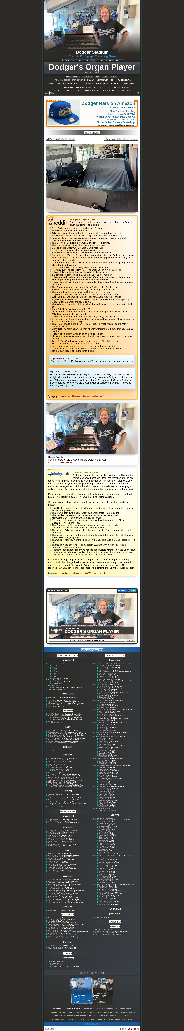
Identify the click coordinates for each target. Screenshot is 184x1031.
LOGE (86, 60)
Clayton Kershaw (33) (106, 724)
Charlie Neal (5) (104, 803)
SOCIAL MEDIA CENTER (123, 80)
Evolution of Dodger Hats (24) (57, 783)
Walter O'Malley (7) (105, 692)
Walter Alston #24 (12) (106, 675)
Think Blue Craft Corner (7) (56, 879)
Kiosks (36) (55, 963)
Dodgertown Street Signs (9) (57, 730)
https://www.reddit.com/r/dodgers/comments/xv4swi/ (82, 396)
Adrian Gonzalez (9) (105, 774)
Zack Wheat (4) (104, 698)
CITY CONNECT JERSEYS (92, 83)
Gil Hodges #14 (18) (105, 670)
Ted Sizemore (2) (104, 752)
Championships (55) (54, 664)
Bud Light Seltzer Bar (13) (56, 881)
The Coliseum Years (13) (55, 779)
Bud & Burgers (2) (53, 930)
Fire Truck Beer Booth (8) (56, 869)
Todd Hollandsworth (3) (106, 740)
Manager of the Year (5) (102, 808)
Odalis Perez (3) (104, 840)
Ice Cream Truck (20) (54, 872)
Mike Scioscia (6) (104, 877)
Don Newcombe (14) (105, 727)
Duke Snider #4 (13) (105, 669)
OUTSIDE (119, 60)
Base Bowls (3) (53, 843)
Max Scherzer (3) (104, 847)
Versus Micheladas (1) (55, 922)
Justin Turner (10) (104, 882)
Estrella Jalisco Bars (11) (56, 855)
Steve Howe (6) (104, 743)
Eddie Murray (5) (104, 784)
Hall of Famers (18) (101, 684)
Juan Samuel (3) (104, 876)
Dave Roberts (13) (105, 810)
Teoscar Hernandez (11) (106, 778)
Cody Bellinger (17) (105, 711)
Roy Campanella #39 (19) (107, 679)
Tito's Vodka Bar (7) (54, 889)
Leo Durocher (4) (104, 686)
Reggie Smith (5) (104, 900)
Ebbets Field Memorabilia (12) (57, 776)
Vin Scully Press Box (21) (56, 767)
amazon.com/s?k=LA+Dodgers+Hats (119, 107)
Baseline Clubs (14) (54, 846)
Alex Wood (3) (103, 851)
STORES (105, 76)
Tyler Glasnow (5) (104, 829)
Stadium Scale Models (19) (56, 764)
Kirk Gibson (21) (104, 717)
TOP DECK (109, 60)
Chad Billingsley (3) (105, 825)
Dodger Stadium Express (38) (57, 800)
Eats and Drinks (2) (54, 861)
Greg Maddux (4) (104, 799)
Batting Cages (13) (54, 697)
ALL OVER (65, 60)
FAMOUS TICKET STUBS (123, 91)
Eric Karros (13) (104, 744)
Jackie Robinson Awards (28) (104, 736)
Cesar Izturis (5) (104, 794)
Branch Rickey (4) (104, 694)
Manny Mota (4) (104, 894)
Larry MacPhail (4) (105, 691)
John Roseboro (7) (105, 806)
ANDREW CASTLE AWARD (105, 91)
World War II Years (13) (55, 774)
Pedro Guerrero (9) (105, 777)
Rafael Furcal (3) (104, 861)
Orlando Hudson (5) (105, 793)
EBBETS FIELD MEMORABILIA (65, 87)
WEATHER (114, 76)
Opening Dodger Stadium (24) (57, 780)
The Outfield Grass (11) (55, 722)
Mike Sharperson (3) (105, 879)
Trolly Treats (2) (53, 918)
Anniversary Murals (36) (59, 683)
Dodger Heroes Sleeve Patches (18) (59, 705)
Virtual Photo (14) (53, 736)
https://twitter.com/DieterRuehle (64, 358)
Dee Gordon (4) (104, 864)
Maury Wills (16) (104, 720)
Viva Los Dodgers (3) (54, 739)
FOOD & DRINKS (87, 76)
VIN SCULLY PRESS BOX (57, 83)
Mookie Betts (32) (104, 770)
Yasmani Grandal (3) (105, 865)
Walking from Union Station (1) (61, 803)
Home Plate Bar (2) (54, 832)
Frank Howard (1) (104, 741)
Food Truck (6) (52, 870)
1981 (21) (54, 672)
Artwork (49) (55, 682)
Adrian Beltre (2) (104, 769)
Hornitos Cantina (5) (54, 867)
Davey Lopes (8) (104, 797)
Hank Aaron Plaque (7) (55, 741)
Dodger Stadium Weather (103, 917)
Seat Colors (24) (57, 687)
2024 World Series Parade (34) (104, 933)
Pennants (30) (52, 700)
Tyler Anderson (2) (105, 822)
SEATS (97, 76)
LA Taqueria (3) (53, 862)
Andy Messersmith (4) (106, 800)
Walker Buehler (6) (105, 823)
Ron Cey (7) (103, 858)
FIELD (80, 60)
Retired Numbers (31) (102, 664)
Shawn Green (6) (104, 887)
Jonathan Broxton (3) (105, 826)
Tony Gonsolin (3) (104, 831)
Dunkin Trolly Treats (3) (55, 844)
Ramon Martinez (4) (105, 835)
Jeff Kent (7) (103, 775)
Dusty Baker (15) (104, 767)
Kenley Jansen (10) (105, 734)
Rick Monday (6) (104, 892)
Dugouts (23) (52, 706)
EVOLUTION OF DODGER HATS (84, 91)
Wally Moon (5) (104, 802)
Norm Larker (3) (104, 867)
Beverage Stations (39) (55, 821)
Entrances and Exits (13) (55, 807)
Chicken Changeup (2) (55, 925)
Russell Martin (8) (104, 783)
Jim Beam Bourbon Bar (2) (56, 864)
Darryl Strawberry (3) (105, 901)
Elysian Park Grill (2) (54, 945)
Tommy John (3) (104, 834)
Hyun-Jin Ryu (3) (104, 844)
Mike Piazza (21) (104, 750)
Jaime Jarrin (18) (104, 705)
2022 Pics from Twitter (102, 934)
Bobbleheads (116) (54, 715)
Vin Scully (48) (103, 707)
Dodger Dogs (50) (53, 820)
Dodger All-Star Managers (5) (104, 818)
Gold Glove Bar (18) (54, 853)
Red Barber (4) (103, 702)
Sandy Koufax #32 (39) (106, 676)
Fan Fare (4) (52, 885)
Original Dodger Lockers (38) (57, 782)
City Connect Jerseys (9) (56, 758)
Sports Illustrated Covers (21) (57, 703)
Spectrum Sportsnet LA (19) (56, 735)
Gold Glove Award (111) (102, 786)
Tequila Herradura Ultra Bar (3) (57, 924)
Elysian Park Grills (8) (55, 841)
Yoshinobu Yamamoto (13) (107, 854)
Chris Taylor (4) (104, 903)
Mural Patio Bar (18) (54, 896)
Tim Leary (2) (103, 781)
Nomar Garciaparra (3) (106, 862)
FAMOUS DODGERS (73, 76)
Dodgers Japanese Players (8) (57, 732)
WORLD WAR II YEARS (127, 83)
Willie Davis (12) (104, 788)
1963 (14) (54, 669)
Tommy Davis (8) (104, 760)
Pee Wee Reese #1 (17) (106, 665)
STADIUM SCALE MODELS (104, 80)
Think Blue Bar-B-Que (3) (56, 932)
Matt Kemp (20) (104, 780)
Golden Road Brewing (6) (56, 859)
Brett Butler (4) (103, 886)
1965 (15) (54, 670)
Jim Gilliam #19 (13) (105, 672)
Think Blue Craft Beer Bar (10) (57, 899)
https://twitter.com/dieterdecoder (63, 372)
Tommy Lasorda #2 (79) (106, 667)
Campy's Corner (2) (54, 835)
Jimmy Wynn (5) (104, 904)
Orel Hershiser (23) (105, 730)
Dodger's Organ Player (92, 973)
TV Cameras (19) (53, 750)
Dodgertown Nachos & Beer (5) (57, 884)
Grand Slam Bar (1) (54, 928)
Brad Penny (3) (104, 838)
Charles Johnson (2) (105, 796)
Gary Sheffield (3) (104, 898)
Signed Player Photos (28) (56, 702)
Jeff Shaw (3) (103, 849)
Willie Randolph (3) (105, 873)
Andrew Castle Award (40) (56, 785)
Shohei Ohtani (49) (105, 719)
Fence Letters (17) (57, 798)
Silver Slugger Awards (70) (103, 765)
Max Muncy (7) (104, 870)
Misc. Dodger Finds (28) (102, 930)
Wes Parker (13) (104, 805)
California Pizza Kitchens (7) (57, 823)
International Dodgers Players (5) (58, 742)
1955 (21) (54, 665)
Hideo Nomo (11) (104, 749)
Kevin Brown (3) (104, 828)
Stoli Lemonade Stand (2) (56, 938)
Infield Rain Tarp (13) (54, 714)
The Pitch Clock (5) (58, 771)
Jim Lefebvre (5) (104, 746)
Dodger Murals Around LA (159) (105, 931)
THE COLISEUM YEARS (101, 87)
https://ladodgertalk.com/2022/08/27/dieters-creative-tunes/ (84, 573)
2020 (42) (54, 675)
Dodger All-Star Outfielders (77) (105, 884)
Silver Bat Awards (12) (102, 758)
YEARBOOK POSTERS (74, 83)
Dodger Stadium (92, 1024)
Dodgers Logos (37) (54, 680)
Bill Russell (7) (103, 874)
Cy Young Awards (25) (102, 722)
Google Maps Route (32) (59, 802)
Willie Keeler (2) (104, 689)
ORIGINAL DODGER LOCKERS (62, 91)
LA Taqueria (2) (53, 927)
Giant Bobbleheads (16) (59, 717)
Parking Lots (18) (53, 796)
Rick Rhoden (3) (104, 843)
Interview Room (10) (54, 699)
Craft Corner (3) (53, 882)
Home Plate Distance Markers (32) (58, 689)
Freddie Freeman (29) (106, 859)
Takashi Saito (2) (104, 846)
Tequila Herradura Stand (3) (56, 890)
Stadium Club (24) (53, 910)
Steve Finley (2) (104, 790)
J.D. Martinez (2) (104, 890)
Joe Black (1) (103, 738)
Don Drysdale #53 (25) (106, 682)
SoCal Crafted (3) (53, 836)
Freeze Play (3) (53, 887)
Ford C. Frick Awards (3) (103, 700)
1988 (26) (54, 673)
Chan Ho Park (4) (104, 837)
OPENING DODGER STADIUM (119, 87)
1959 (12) (54, 667)
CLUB (92, 60)
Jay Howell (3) (103, 832)
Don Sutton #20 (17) (105, 673)
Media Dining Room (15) (59, 769)
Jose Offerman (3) (105, 871)
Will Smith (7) (103, 880)
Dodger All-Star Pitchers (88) (104, 820)
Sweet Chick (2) (53, 838)
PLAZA (73, 60)
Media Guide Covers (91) (56, 760)
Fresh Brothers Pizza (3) (55, 893)
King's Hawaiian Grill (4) (55, 898)
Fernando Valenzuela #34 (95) (108, 678)
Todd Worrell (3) (104, 852)
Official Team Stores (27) (55, 961)
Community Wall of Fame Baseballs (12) (60, 733)
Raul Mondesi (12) (105, 747)
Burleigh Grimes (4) (105, 688)
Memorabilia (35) (53, 763)
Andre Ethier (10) (104, 772)
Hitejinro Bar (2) (53, 921)
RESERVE (100, 60)
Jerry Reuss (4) (104, 841)
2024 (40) (54, 676)
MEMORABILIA (89, 80)
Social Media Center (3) (55, 766)
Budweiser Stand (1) (54, 936)
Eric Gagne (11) (104, 729)
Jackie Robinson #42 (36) (107, 681)
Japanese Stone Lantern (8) (56, 794)
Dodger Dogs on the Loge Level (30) (59, 902)
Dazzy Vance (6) (104, 697)
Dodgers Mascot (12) (58, 719)
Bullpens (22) (52, 721)
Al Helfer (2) (103, 704)
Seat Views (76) (53, 685)
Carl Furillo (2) (103, 762)
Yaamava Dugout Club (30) (56, 830)
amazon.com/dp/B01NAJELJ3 (122, 114)
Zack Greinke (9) (104, 791)
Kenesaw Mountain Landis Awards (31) (107, 709)
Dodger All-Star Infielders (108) (104, 856)
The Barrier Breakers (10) (56, 738)
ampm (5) (51, 833)
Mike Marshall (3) (104, 726)
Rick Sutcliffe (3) (104, 756)
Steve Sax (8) (103, 753)
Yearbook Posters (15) (55, 773)
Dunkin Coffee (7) (53, 858)
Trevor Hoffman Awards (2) (103, 732)
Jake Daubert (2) (104, 714)
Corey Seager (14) (105, 755)
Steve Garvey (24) (105, 715)
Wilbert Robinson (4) (105, 695)
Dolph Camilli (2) (104, 712)
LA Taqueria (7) (53, 892)
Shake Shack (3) (53, 866)
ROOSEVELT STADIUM (83, 87)
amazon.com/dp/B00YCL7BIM (122, 120)
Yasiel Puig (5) (103, 897)
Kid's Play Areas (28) (54, 678)
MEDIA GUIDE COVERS (110, 83)
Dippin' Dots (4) (53, 933)
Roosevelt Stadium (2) (55, 777)
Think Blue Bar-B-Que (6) (56, 856)
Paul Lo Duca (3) (104, 868)
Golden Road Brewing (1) (56, 935)
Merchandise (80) (57, 965)
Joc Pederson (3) (104, 895)
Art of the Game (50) (58, 966)
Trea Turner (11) (104, 763)
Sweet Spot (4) (52, 895)
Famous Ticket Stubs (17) (56, 786)
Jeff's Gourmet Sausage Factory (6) (59, 901)
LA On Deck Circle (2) (55, 839)
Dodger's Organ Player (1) (56, 761)
